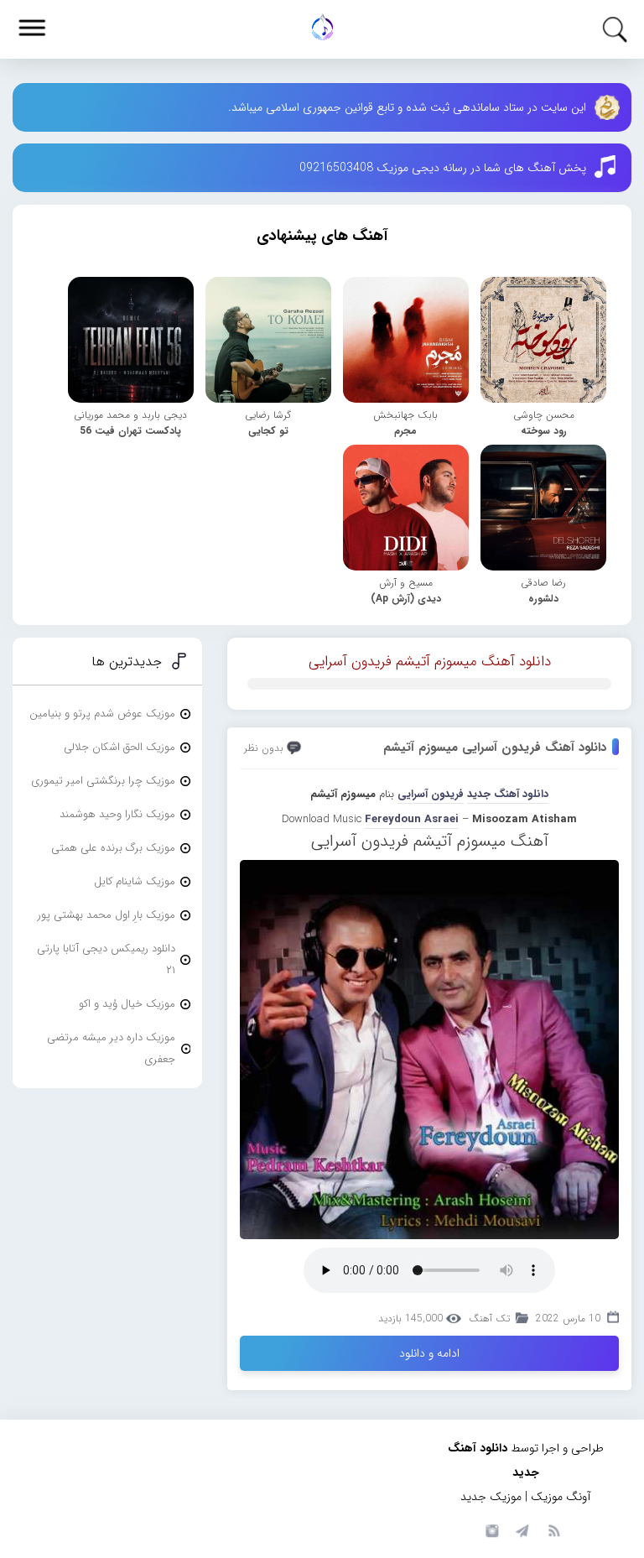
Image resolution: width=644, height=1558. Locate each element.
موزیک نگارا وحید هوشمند (117, 814)
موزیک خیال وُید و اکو (127, 1004)
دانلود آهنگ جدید (507, 794)
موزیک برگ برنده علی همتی (113, 848)
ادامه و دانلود (429, 1353)
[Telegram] (521, 1529)
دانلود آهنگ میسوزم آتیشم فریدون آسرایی (430, 661)
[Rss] (553, 1529)
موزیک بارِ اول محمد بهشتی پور (106, 915)
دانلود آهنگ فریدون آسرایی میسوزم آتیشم (494, 747)
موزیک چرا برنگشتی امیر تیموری (103, 780)
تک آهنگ (489, 1318)
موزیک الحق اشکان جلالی (119, 747)
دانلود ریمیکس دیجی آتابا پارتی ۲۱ (106, 959)
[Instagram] (489, 1529)
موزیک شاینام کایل (134, 881)
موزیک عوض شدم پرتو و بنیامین (102, 713)
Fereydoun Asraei (412, 819)
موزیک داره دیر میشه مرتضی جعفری (111, 1048)
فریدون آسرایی (430, 794)
